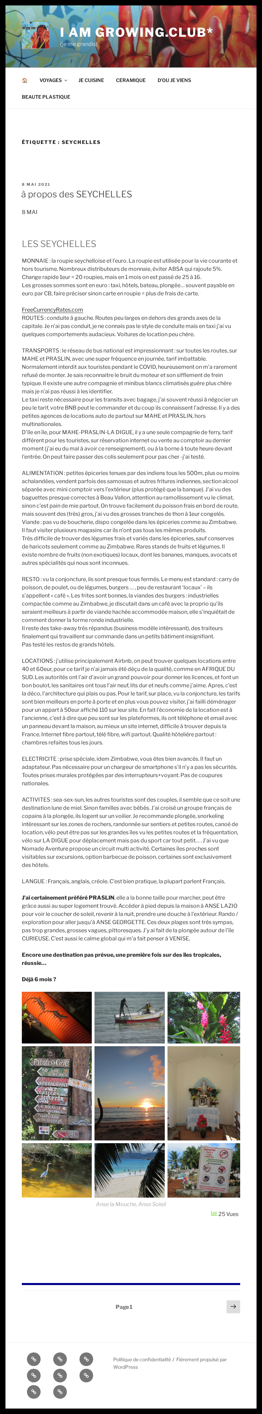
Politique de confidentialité (142, 1359)
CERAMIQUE (131, 80)
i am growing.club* (137, 32)
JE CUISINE (91, 80)
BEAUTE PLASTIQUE (46, 97)
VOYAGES (51, 80)
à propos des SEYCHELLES (76, 194)
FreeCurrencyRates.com (52, 310)
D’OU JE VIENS (174, 80)
